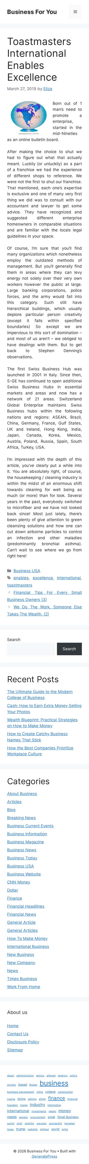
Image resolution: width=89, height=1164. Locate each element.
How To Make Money (27, 938)
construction (65, 1091)
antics (73, 1075)
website (32, 1129)
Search (13, 639)
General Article (21, 922)
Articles (14, 801)
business (54, 1083)
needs (12, 1117)
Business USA (27, 570)
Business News (21, 850)
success (42, 1123)
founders (12, 1105)
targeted (69, 1123)
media (52, 1111)
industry (37, 1104)
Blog (11, 809)
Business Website (24, 874)
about (10, 1075)
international (69, 577)
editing (32, 1099)
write (65, 1129)
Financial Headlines (25, 906)
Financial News (21, 914)
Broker (33, 1084)
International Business (28, 946)
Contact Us (17, 1033)
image (24, 1105)
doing (22, 1099)
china (40, 1091)
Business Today (22, 858)
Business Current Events (30, 825)
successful (55, 1123)
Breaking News (21, 817)
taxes (10, 1129)
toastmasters (19, 585)
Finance (14, 898)
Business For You (32, 11)
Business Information (27, 834)
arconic (11, 1084)
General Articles (22, 930)
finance (56, 1098)
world (55, 1129)
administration (25, 1075)
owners (23, 1117)
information (54, 1105)
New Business (20, 954)
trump (20, 1129)
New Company (21, 962)
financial (72, 1099)
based (22, 1084)
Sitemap (15, 1050)
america (62, 1075)
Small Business (68, 1117)
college (50, 1091)
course (11, 1099)
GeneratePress (44, 1156)
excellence (43, 577)
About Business (22, 793)
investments (39, 1111)
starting (29, 1123)
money (64, 1110)
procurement (37, 1117)
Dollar (12, 890)
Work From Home (23, 986)
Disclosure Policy (23, 1042)
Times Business (22, 978)
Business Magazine (25, 842)
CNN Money (18, 882)
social (10, 1123)
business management (20, 1091)
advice (40, 1075)
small (51, 1117)
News (12, 970)
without (44, 1129)
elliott (42, 1099)
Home (13, 1025)
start (19, 1123)
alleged (51, 1075)
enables (21, 577)
